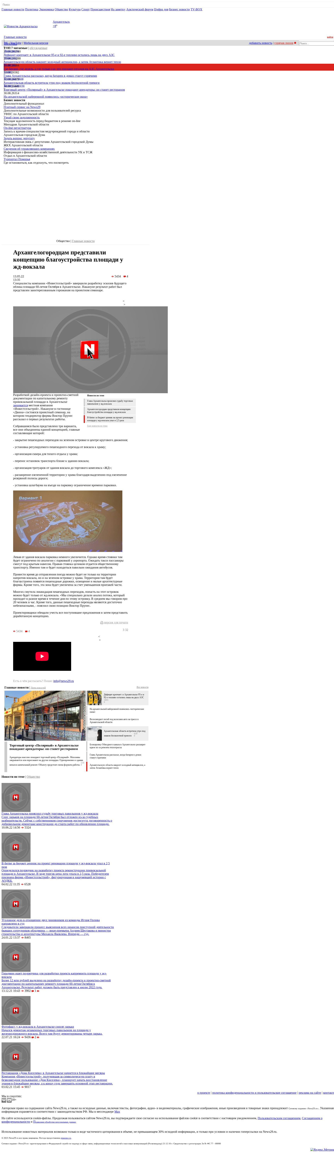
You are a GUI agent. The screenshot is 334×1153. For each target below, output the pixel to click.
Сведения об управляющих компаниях (29, 148)
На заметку (118, 9)
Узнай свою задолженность (22, 117)
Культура (75, 9)
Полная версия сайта (16, 12)
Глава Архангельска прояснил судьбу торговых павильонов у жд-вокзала (110, 402)
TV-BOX (196, 9)
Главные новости (13, 9)
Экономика (46, 9)
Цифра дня (161, 9)
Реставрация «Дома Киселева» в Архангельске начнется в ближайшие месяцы (53, 1073)
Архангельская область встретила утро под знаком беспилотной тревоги (52, 82)
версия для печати (116, 622)
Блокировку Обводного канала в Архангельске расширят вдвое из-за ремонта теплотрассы (117, 746)
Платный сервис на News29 (22, 107)
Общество (61, 9)
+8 (54, 26)
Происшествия (100, 9)
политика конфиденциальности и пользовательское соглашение (254, 1092)
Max (117, 1111)
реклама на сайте (310, 1092)
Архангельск (61, 21)
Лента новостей (38, 687)
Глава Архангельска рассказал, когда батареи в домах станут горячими (50, 75)
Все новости (142, 687)
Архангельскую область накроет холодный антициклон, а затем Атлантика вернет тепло (62, 62)
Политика (31, 9)
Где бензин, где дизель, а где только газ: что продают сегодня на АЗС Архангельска (59, 68)
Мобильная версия (36, 43)
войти (330, 37)
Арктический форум (139, 9)
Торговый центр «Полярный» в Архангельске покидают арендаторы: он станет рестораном (64, 89)
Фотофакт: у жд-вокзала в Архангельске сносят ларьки (38, 1026)
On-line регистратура (17, 128)
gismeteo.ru (66, 1138)
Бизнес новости (179, 9)
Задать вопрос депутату (19, 138)
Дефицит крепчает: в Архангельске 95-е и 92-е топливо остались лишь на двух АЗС (59, 55)
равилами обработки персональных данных (56, 1122)
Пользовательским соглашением (279, 1118)
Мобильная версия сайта (19, 1092)
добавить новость (260, 43)
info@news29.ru (63, 681)
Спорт (85, 9)
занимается (20, 405)
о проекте (203, 1092)
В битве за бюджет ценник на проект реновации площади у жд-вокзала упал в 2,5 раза (110, 419)
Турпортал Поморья (17, 159)
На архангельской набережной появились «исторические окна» (46, 96)
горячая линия (283, 43)
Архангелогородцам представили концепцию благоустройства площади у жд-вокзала (109, 410)
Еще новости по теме (97, 425)
